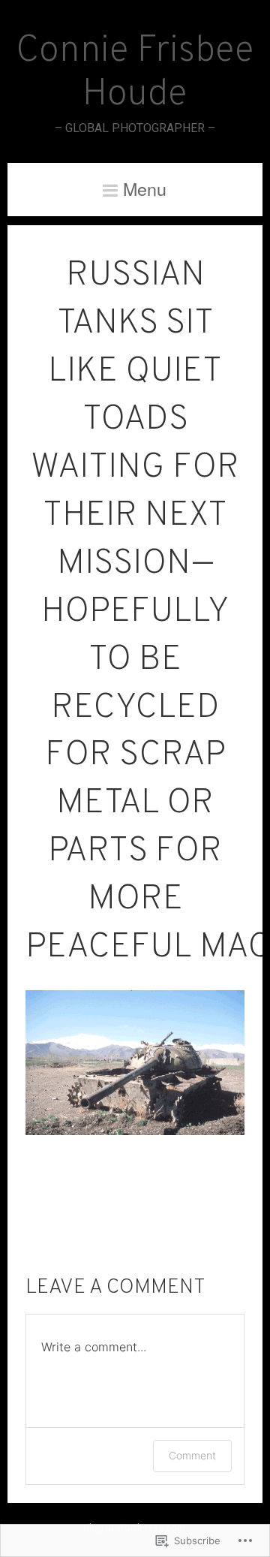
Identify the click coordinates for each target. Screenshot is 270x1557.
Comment (192, 1455)
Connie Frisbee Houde (135, 74)
